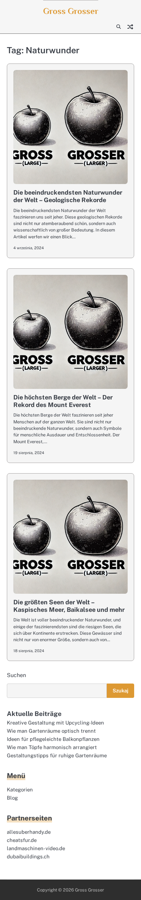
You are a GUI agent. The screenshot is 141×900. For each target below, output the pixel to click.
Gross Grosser (70, 11)
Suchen (16, 675)
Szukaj (120, 690)
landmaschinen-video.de (36, 848)
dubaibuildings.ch (28, 856)
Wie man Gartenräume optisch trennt (51, 731)
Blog (12, 798)
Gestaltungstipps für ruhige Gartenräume (57, 755)
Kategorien (20, 789)
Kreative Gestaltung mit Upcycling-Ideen (55, 723)
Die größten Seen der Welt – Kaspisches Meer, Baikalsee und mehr (69, 606)
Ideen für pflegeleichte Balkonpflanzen (53, 739)
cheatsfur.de (22, 840)
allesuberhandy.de (29, 832)
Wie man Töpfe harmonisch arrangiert (52, 747)
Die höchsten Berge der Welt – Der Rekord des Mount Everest (63, 401)
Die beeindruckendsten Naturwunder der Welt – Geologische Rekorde (67, 196)
